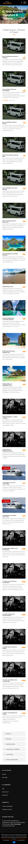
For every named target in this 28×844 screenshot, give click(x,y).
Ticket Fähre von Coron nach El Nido (9, 483)
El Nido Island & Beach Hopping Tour (9, 351)
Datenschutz (5, 792)
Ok (14, 842)
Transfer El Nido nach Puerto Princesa (9, 615)
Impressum (5, 795)
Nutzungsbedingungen (21, 839)
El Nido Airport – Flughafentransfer (8, 450)
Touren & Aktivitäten (7, 806)
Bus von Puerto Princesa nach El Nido (9, 90)
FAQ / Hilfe (4, 777)
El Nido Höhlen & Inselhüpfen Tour (7, 384)
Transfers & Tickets (7, 809)
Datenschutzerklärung (6, 839)
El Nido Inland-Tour (8, 286)
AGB (3, 788)
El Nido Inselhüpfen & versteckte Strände (8, 319)
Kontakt (4, 774)
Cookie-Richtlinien (13, 840)
